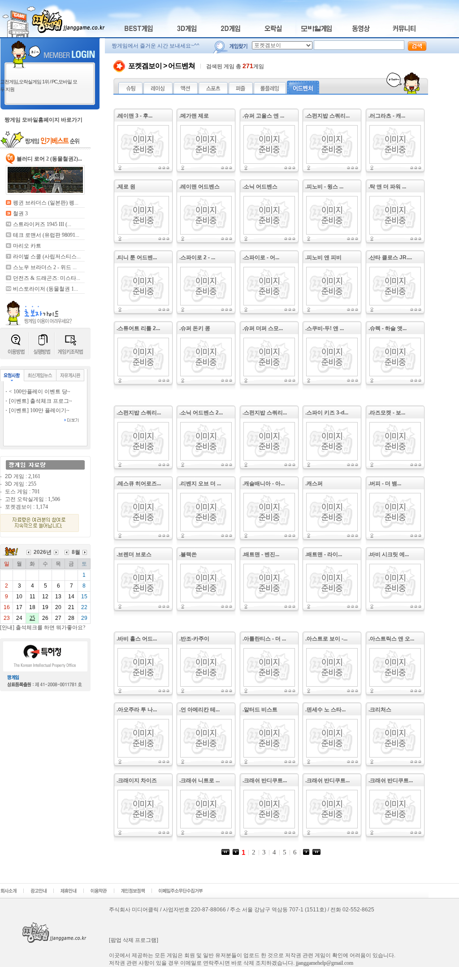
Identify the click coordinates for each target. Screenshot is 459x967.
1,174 (42, 507)
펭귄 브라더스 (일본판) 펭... (45, 203)
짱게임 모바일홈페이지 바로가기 (43, 120)
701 (36, 491)
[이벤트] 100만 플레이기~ (39, 410)
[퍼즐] (240, 92)
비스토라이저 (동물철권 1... (45, 289)
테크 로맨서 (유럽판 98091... (46, 235)
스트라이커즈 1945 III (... (42, 224)
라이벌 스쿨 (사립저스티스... (47, 256)
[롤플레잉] (269, 92)
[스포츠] (213, 92)
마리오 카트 (27, 246)
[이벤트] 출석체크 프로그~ (40, 401)
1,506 (54, 499)
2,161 (34, 476)
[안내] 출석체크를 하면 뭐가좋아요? (42, 627)
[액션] (185, 92)
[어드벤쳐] (303, 92)
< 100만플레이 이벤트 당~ (39, 391)
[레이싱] (158, 92)
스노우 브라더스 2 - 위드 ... (45, 267)
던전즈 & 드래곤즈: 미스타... (46, 278)
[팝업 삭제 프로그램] (133, 940)
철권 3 (20, 213)
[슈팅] (130, 92)
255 (32, 484)
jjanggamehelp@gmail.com (324, 963)
